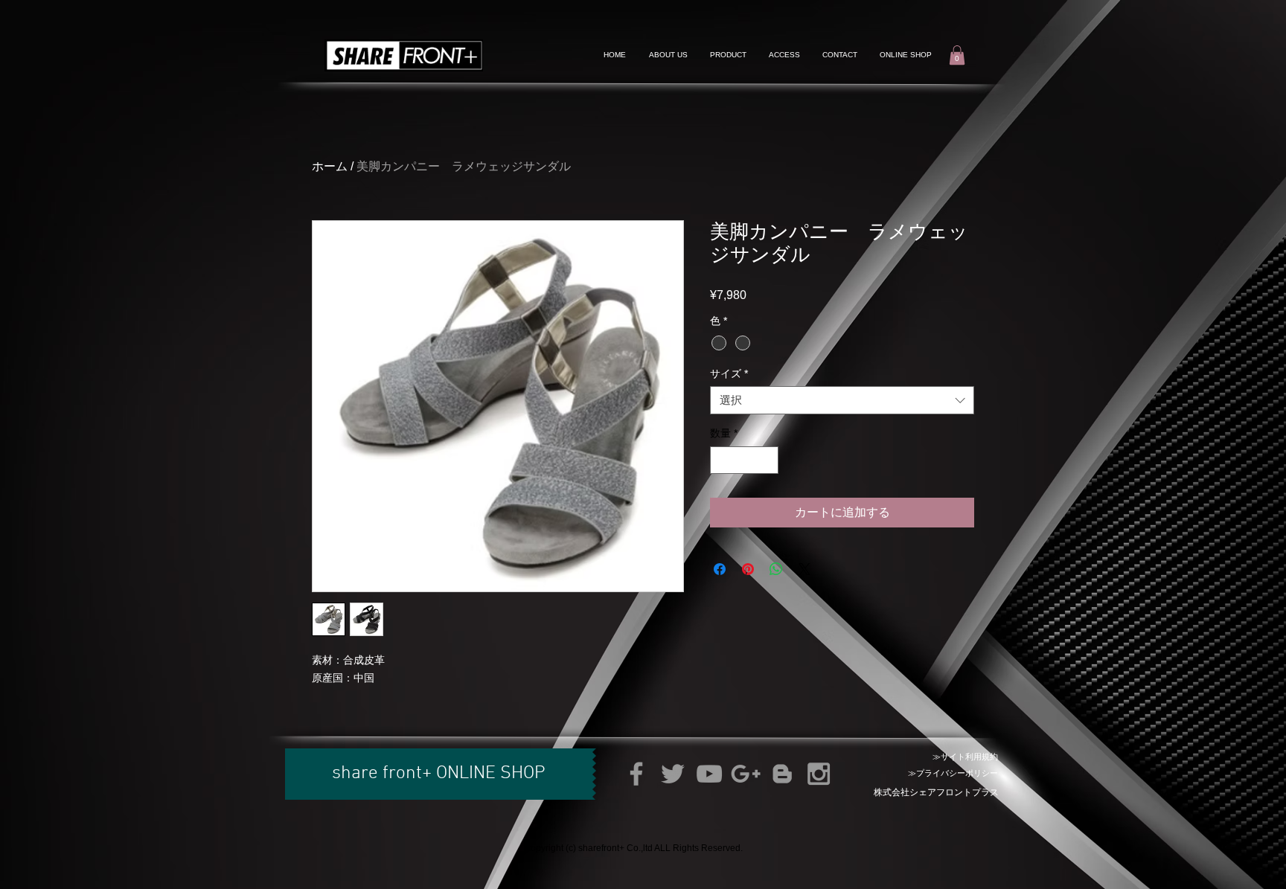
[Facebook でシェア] (720, 569)
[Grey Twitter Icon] (672, 773)
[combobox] (842, 400)
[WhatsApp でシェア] (776, 569)
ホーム (330, 166)
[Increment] (767, 460)
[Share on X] (804, 569)
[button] (957, 55)
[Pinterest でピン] (748, 569)
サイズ (729, 373)
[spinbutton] (744, 460)
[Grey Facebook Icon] (636, 773)
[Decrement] (721, 460)
